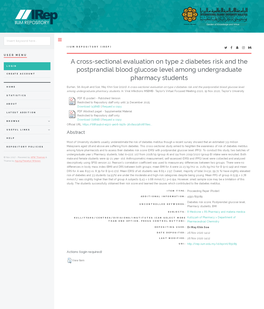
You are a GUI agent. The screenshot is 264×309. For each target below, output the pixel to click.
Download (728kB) (88, 119)
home (10, 87)
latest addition (21, 112)
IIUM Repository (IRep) (89, 47)
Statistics (16, 95)
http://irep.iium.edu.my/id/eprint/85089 (212, 243)
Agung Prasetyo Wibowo (28, 161)
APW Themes (38, 157)
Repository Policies (25, 147)
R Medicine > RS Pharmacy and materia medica (216, 211)
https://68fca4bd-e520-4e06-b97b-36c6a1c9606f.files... (117, 124)
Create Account (20, 74)
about (11, 104)
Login (11, 66)
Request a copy (112, 106)
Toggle (60, 40)
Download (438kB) (88, 106)
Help (10, 138)
